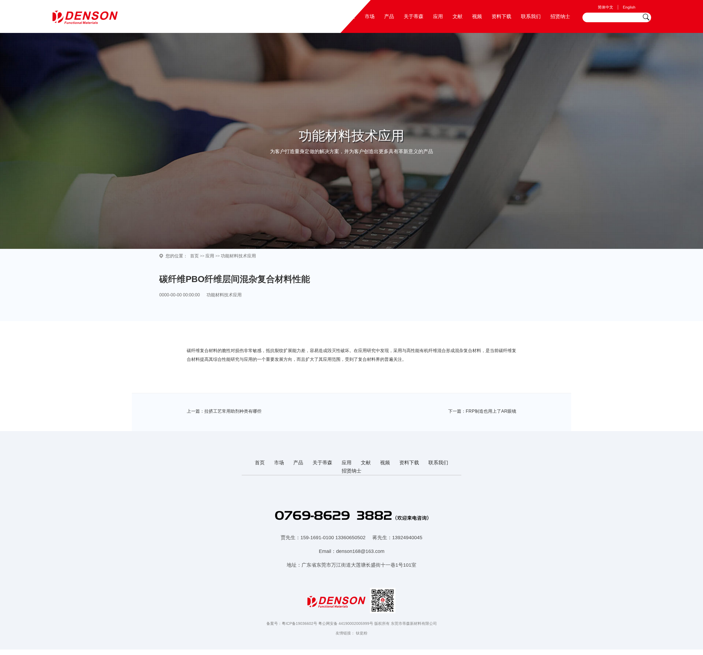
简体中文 (605, 7)
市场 (370, 16)
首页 (350, 16)
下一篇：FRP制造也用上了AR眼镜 (482, 411)
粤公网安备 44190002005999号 (345, 623)
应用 (438, 16)
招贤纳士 (560, 16)
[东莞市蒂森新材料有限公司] (86, 17)
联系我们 (531, 16)
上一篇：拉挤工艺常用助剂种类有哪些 (224, 411)
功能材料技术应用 (238, 256)
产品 (389, 16)
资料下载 (501, 16)
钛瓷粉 (361, 633)
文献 (457, 16)
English (629, 7)
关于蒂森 (413, 16)
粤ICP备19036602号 (299, 623)
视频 (477, 16)
